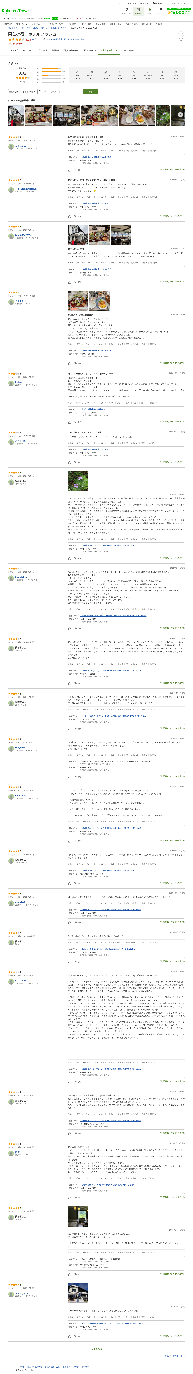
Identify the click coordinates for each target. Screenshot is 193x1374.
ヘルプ (121, 3)
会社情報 (20, 1367)
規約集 (76, 1367)
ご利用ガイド (131, 3)
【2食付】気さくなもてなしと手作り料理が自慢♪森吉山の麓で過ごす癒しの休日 (110, 545)
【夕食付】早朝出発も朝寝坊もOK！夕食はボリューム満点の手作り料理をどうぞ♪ (111, 1323)
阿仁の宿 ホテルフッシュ (32, 34)
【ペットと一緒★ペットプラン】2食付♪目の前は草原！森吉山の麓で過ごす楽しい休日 (113, 616)
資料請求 (85, 1367)
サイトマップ (144, 3)
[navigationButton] (180, 114)
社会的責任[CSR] (52, 1367)
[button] (16, 115)
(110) (109, 50)
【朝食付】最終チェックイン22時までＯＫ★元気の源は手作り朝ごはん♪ (107, 1185)
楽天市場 (171, 3)
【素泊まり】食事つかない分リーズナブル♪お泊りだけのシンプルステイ (107, 949)
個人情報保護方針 (35, 1367)
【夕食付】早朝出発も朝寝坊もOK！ (94, 409)
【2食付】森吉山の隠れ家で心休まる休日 (95, 157)
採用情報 (67, 1367)
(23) (71, 50)
